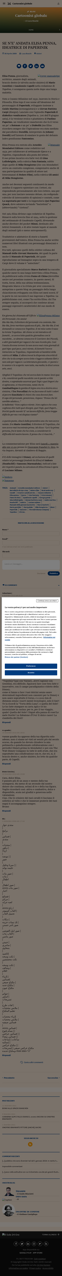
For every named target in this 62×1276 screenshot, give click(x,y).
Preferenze (31, 666)
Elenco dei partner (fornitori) (16, 657)
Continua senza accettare (47, 601)
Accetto (31, 673)
